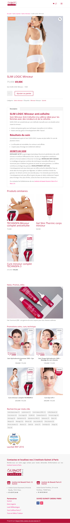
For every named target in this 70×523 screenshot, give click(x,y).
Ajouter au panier (24, 93)
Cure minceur (12, 415)
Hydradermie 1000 (33, 418)
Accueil (9, 13)
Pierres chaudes (13, 424)
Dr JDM (31, 415)
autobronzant (26, 412)
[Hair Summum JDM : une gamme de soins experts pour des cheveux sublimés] (35, 303)
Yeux (10, 427)
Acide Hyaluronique (14, 412)
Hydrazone (45, 418)
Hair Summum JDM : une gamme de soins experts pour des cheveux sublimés (31, 320)
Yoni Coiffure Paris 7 (14, 510)
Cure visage (23, 415)
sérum (37, 424)
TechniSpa (46, 424)
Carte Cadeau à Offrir (39, 412)
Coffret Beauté (52, 412)
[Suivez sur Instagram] (41, 503)
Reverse (23, 424)
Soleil (30, 424)
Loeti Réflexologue (13, 507)
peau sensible (38, 421)
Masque (11, 421)
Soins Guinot (16, 13)
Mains (53, 418)
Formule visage (53, 415)
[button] (60, 19)
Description (13, 109)
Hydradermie (21, 418)
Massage (19, 421)
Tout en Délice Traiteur (15, 513)
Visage (54, 424)
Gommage (11, 418)
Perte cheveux (49, 421)
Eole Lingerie (11, 504)
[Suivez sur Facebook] (38, 503)
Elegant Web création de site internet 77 (27, 521)
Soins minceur (26, 13)
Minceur (33, 100)
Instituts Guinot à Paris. (14, 465)
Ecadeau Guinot (41, 415)
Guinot (44, 100)
